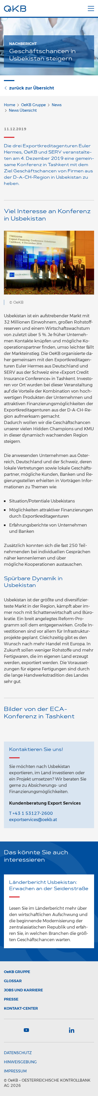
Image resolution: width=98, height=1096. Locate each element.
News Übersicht (23, 110)
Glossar (13, 981)
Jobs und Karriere (23, 990)
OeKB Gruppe (33, 105)
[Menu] (91, 7)
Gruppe (17, 971)
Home (9, 105)
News (56, 105)
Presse (11, 999)
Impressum (15, 1071)
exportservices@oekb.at (33, 819)
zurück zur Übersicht (31, 88)
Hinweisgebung (20, 1062)
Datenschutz (18, 1052)
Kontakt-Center (21, 1008)
